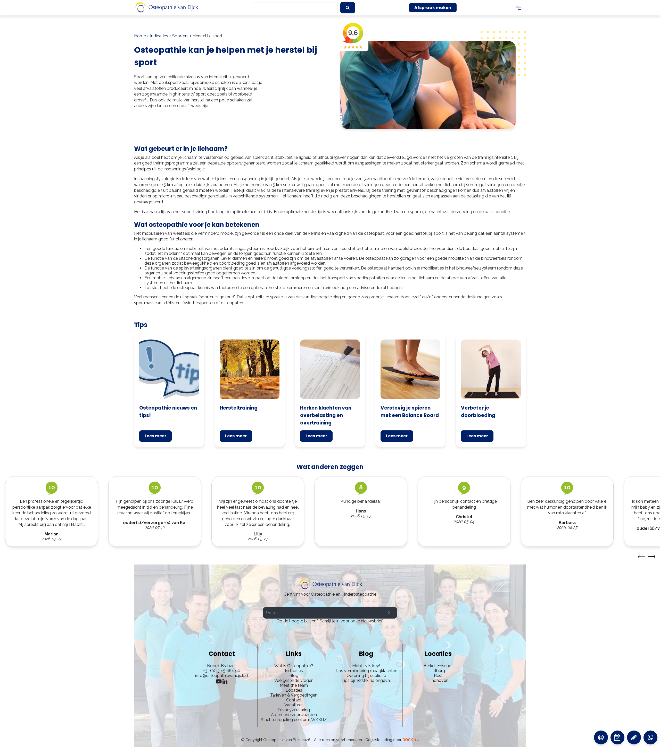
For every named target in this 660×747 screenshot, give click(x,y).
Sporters (180, 35)
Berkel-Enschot (438, 665)
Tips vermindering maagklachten (366, 670)
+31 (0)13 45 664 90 (221, 670)
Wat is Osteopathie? (293, 665)
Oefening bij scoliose (366, 675)
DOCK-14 (410, 739)
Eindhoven (438, 680)
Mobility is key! (366, 665)
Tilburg (438, 670)
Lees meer (155, 436)
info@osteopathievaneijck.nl (221, 675)
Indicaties (159, 35)
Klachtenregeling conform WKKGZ (294, 719)
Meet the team (294, 685)
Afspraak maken (432, 8)
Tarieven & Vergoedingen (293, 695)
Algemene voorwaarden (294, 714)
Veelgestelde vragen (294, 680)
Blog (293, 675)
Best (438, 675)
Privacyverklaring (294, 709)
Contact (294, 700)
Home (140, 35)
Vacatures (293, 704)
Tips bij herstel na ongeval (366, 680)
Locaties (294, 690)
